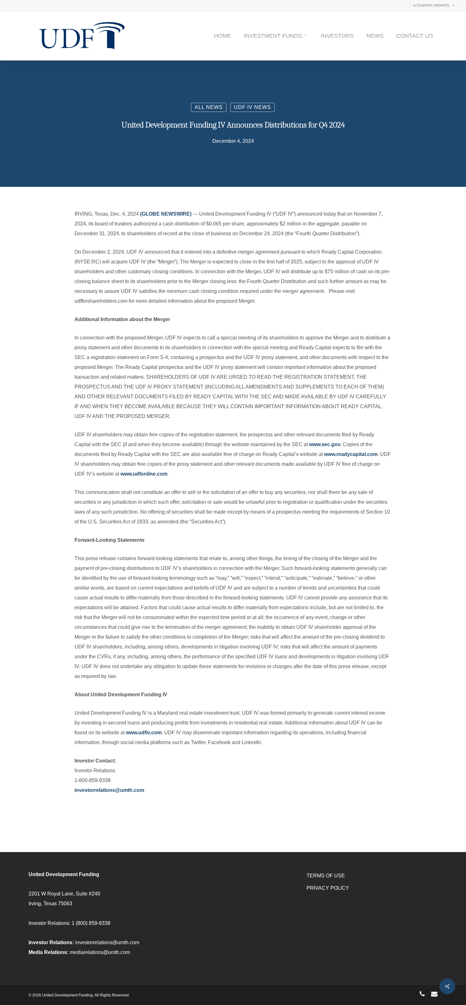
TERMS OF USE (326, 875)
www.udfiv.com (144, 732)
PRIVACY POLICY (328, 888)
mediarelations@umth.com (100, 952)
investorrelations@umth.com (109, 790)
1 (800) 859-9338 (91, 923)
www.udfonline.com (143, 474)
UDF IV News (252, 107)
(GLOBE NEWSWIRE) (165, 214)
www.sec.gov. (325, 444)
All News (209, 107)
